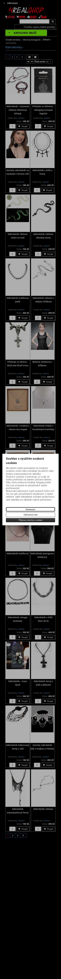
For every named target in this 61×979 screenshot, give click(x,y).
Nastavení (30, 509)
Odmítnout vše (30, 515)
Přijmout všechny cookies (30, 520)
